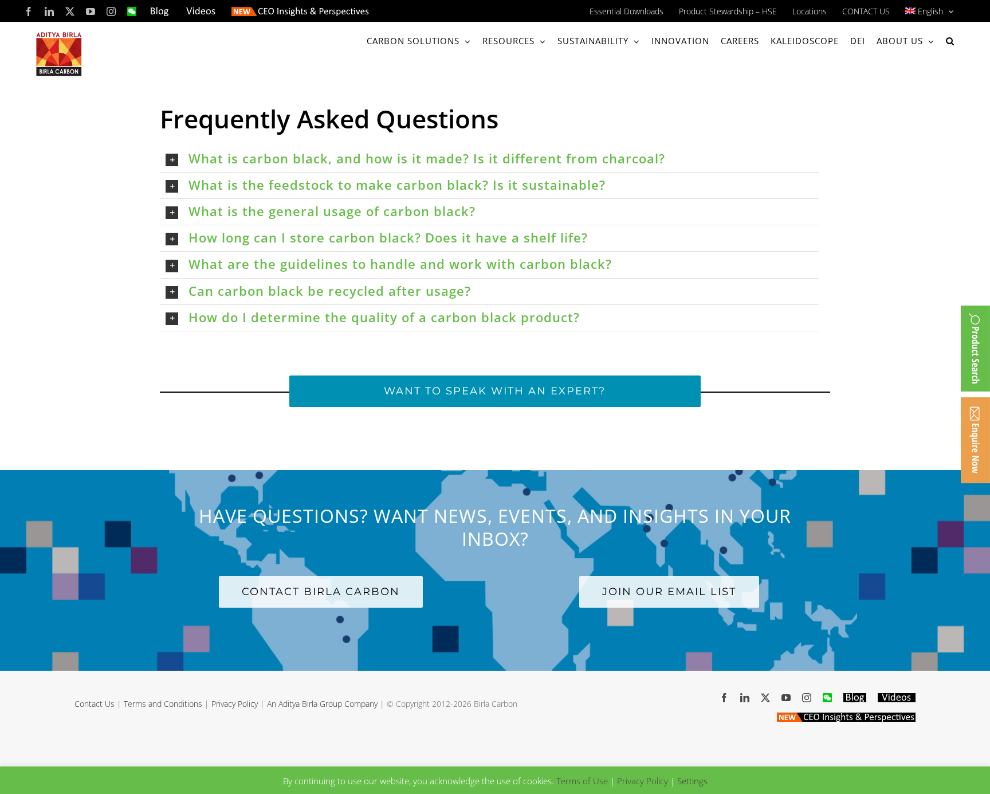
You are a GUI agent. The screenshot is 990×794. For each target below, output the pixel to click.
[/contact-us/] (975, 440)
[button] (950, 41)
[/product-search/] (975, 349)
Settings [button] (692, 781)
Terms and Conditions (163, 703)
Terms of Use (582, 781)
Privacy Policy (234, 703)
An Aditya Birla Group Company (322, 703)
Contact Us (94, 703)
